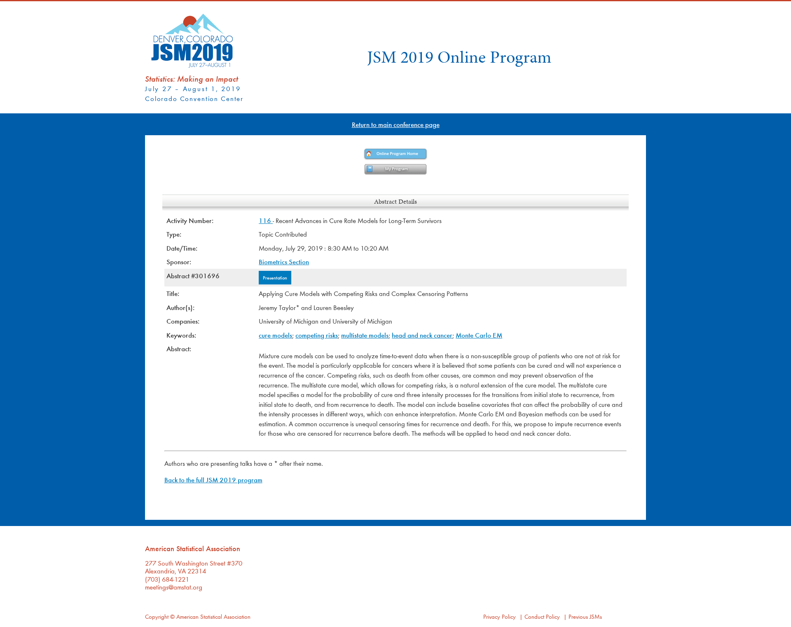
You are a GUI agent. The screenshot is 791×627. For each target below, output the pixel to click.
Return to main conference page (396, 124)
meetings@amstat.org (173, 586)
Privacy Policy (499, 616)
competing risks (316, 335)
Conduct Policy (542, 616)
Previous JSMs (585, 616)
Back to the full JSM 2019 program (213, 479)
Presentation (275, 277)
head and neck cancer (422, 335)
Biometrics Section (284, 261)
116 (266, 220)
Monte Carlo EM (479, 335)
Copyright (156, 616)
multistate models (364, 335)
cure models (275, 335)
